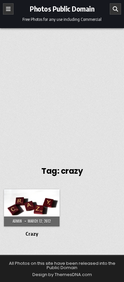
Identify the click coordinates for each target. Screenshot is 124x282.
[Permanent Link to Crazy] (32, 207)
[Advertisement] (62, 93)
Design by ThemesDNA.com (62, 274)
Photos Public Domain (62, 8)
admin (17, 221)
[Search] (115, 9)
